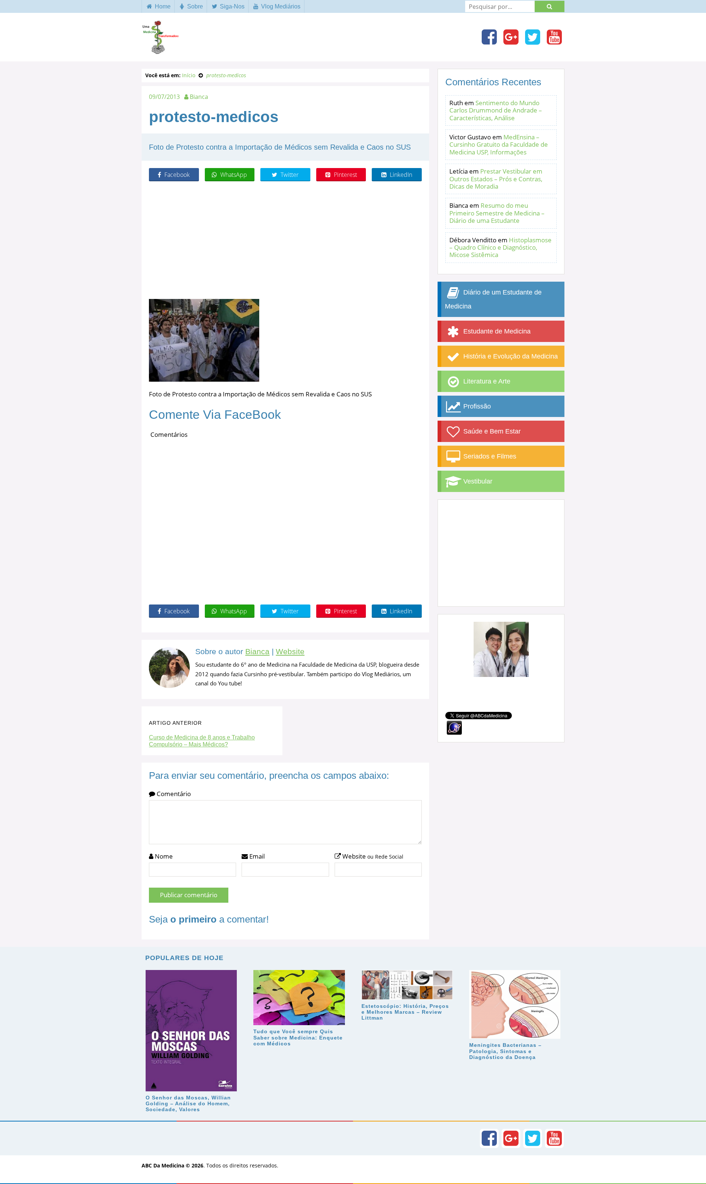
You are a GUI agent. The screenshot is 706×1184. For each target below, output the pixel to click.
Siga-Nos (231, 6)
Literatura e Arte (485, 381)
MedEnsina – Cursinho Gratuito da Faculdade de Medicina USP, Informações (498, 144)
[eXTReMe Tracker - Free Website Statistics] (454, 727)
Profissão (476, 406)
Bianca (257, 651)
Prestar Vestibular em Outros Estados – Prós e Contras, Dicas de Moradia (495, 178)
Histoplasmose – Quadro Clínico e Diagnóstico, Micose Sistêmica (500, 247)
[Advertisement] (285, 240)
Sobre (194, 6)
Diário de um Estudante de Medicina (493, 299)
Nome (163, 856)
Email (256, 856)
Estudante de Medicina (496, 331)
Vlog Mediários (280, 6)
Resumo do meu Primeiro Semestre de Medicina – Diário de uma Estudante (497, 213)
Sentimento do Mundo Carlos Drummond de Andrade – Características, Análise (495, 110)
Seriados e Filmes (488, 456)
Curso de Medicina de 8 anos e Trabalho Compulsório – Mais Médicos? (202, 741)
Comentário (173, 793)
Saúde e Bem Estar (491, 431)
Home (162, 6)
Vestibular (476, 481)
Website (290, 651)
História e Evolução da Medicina (509, 356)
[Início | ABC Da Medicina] (160, 50)
